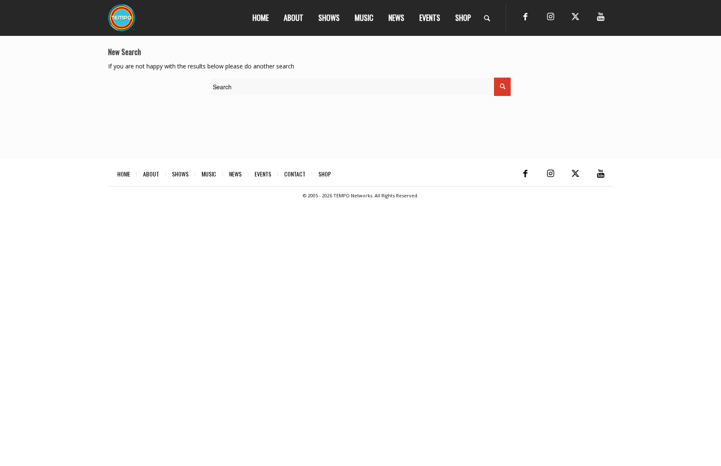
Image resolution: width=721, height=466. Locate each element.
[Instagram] (550, 16)
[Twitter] (575, 16)
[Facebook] (525, 16)
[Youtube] (600, 16)
